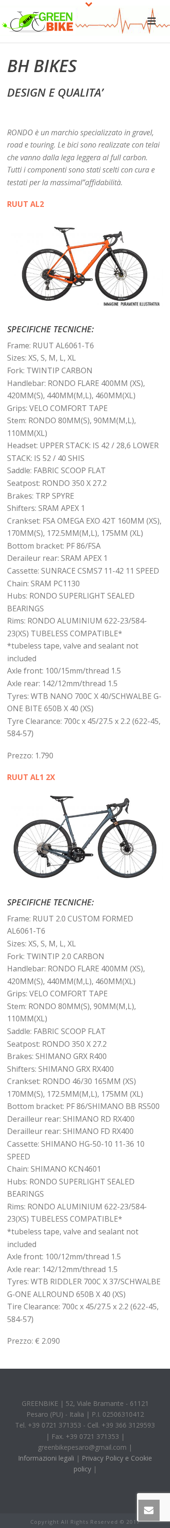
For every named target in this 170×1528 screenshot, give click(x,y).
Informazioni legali (46, 1458)
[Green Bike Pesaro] (38, 21)
